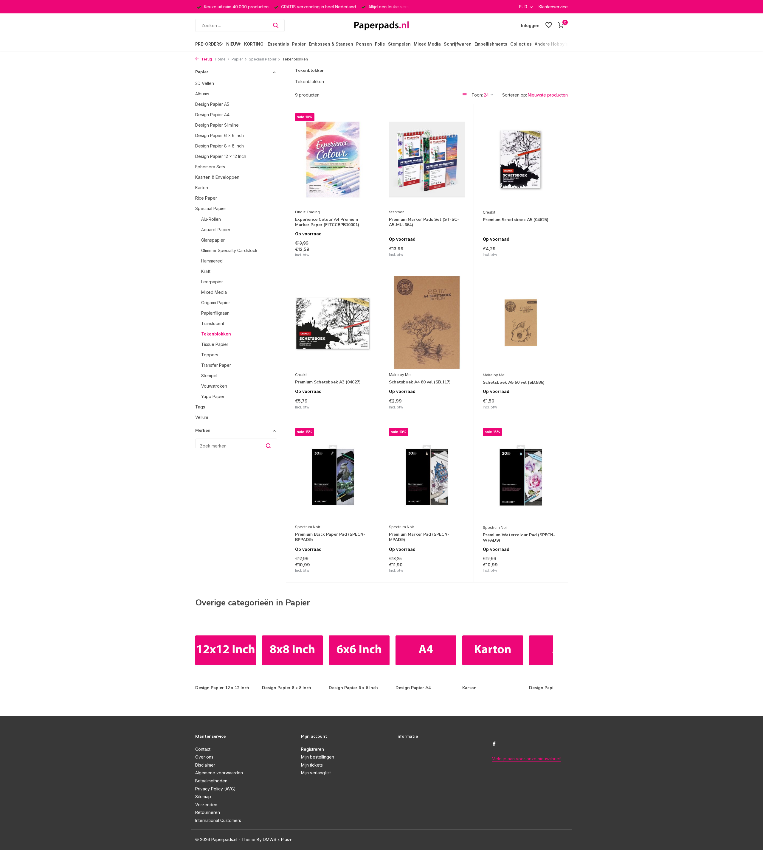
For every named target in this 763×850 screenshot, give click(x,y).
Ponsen (364, 43)
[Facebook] (494, 744)
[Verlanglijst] (548, 25)
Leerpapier (212, 281)
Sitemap (203, 796)
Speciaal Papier (262, 59)
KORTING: (254, 43)
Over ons (204, 756)
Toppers (209, 354)
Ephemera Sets (210, 166)
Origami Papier (215, 302)
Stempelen (399, 43)
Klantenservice (553, 6)
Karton (201, 187)
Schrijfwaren (458, 43)
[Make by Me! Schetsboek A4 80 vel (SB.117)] (427, 322)
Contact (202, 749)
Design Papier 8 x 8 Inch (219, 145)
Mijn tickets (312, 764)
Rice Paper (206, 198)
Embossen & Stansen (331, 43)
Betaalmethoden (211, 780)
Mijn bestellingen (317, 756)
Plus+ (286, 839)
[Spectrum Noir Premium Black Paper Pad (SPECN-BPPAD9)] (333, 474)
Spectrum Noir (307, 527)
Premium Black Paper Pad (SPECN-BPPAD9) (330, 537)
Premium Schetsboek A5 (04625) (515, 220)
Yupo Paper (212, 396)
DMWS (269, 839)
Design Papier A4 (212, 114)
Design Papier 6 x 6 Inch (219, 135)
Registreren (312, 749)
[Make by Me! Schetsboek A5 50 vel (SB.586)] (521, 322)
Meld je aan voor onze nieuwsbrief (526, 758)
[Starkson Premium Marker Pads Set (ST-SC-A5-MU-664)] (427, 159)
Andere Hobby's (551, 43)
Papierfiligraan (215, 313)
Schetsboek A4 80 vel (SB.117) (420, 382)
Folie (380, 43)
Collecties (521, 43)
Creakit (489, 212)
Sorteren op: (514, 94)
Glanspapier (213, 240)
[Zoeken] (275, 25)
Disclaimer (205, 764)
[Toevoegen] (360, 251)
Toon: (477, 94)
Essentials (278, 43)
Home (220, 59)
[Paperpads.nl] (381, 25)
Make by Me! (400, 374)
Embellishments (490, 43)
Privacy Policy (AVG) (215, 788)
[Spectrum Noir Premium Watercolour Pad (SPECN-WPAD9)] (521, 474)
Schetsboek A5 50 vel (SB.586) (514, 382)
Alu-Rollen (211, 219)
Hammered (212, 260)
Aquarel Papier (215, 229)
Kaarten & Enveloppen (217, 177)
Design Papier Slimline (217, 125)
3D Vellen (204, 83)
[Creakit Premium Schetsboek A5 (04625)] (521, 159)
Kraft (205, 271)
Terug (206, 59)
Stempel (209, 375)
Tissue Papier (214, 344)
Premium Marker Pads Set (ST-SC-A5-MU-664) (424, 222)
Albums (202, 93)
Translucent (212, 323)
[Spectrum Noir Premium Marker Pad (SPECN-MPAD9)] (427, 474)
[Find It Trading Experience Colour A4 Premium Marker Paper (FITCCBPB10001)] (333, 159)
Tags (200, 406)
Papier (299, 43)
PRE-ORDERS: (209, 43)
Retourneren (207, 812)
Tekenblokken (216, 333)
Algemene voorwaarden (219, 772)
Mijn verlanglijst (316, 772)
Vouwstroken (214, 386)
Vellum (201, 417)
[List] (464, 94)
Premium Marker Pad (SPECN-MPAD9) (419, 537)
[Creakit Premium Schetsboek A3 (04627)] (333, 322)
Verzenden (206, 804)
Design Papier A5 (212, 104)
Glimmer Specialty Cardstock (229, 250)
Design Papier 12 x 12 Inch (220, 156)
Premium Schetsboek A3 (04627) (328, 382)
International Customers (218, 820)
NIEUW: (233, 43)
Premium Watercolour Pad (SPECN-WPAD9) (519, 537)
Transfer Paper (216, 365)
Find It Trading (307, 212)
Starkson (396, 212)
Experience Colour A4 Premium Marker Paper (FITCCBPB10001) (327, 222)
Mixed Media (427, 43)
